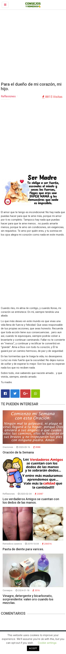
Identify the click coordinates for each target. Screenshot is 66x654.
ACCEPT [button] (33, 648)
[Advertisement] (33, 46)
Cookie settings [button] (47, 642)
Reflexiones (8, 96)
